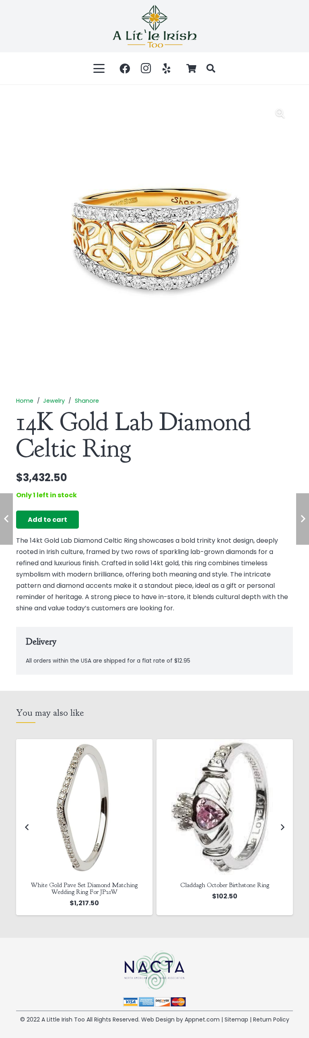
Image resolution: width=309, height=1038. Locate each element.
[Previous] (27, 827)
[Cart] (191, 68)
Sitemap (236, 1019)
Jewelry (54, 401)
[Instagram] (145, 68)
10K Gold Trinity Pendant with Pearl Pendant (232, 885)
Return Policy (271, 1019)
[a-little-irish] (154, 26)
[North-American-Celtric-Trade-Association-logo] (154, 970)
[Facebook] (124, 68)
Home (24, 401)
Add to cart (47, 519)
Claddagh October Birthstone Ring (91, 885)
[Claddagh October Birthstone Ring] (92, 807)
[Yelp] (166, 68)
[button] (99, 68)
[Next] (282, 827)
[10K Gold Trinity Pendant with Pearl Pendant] (232, 807)
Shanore (87, 401)
